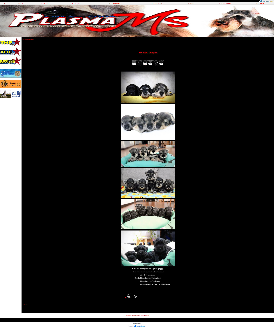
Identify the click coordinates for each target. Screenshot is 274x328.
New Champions (76, 3)
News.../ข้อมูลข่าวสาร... (115, 3)
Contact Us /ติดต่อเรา (225, 3)
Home (5, 3)
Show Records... (45, 3)
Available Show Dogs (158, 3)
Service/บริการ (260, 3)
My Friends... (191, 3)
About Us (20, 3)
